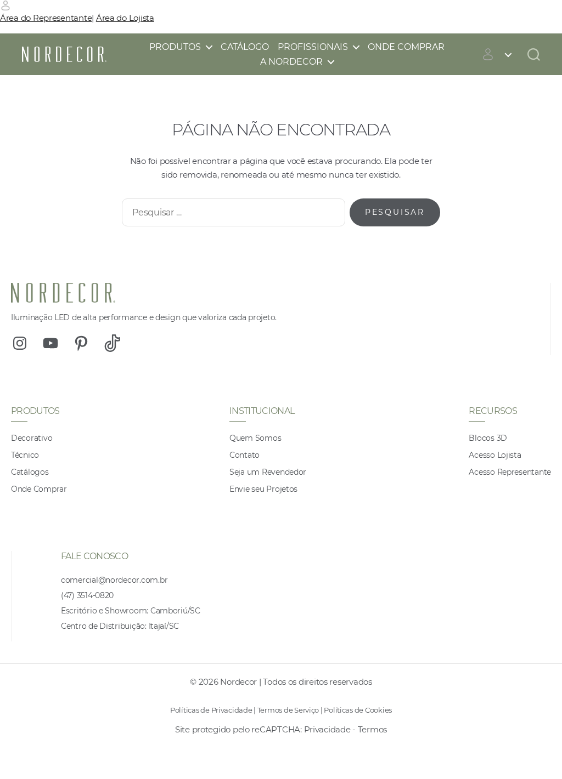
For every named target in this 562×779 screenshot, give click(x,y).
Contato (244, 455)
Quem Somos (255, 438)
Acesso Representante (510, 472)
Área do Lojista (125, 18)
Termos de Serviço (288, 710)
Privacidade (327, 729)
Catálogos (30, 472)
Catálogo (245, 47)
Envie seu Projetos (263, 489)
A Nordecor (291, 61)
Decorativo (31, 438)
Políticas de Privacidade (211, 710)
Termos (372, 729)
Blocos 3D (488, 438)
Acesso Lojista (495, 455)
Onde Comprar (406, 47)
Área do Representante (46, 18)
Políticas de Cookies (358, 710)
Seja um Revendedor (267, 472)
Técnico (25, 455)
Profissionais (313, 47)
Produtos (175, 47)
